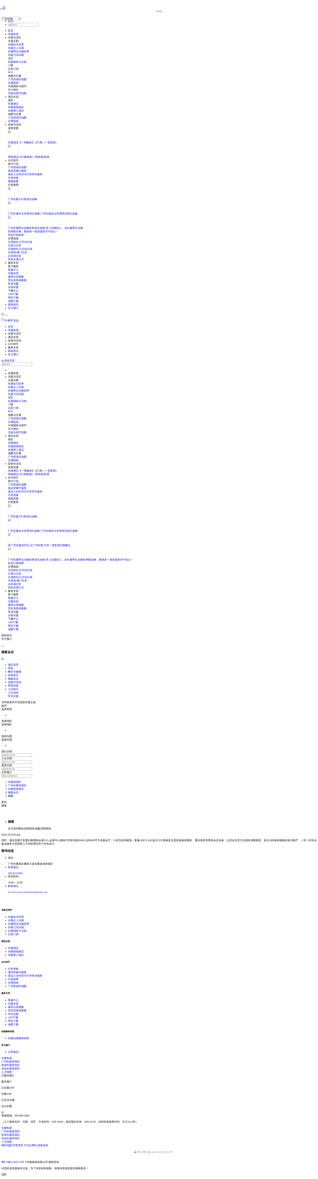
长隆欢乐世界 (16, 44)
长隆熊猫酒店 (16, 107)
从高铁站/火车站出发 (20, 242)
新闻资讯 (13, 304)
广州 (4, 320)
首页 (10, 30)
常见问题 (13, 1014)
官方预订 (13, 308)
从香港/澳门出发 (17, 252)
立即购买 (13, 1052)
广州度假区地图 (17, 79)
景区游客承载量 (17, 280)
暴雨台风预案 (16, 276)
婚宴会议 (13, 792)
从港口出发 (14, 245)
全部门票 (13, 68)
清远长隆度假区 (10, 1068)
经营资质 (18, 1145)
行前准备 (13, 177)
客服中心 (13, 269)
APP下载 (13, 294)
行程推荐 (13, 979)
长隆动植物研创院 (18, 1038)
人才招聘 (6, 1072)
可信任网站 (30, 1145)
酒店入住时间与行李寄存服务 (25, 174)
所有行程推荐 (16, 235)
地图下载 (13, 301)
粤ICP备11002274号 (12, 1162)
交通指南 (13, 82)
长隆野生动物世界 (18, 51)
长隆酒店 (13, 103)
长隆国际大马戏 (17, 61)
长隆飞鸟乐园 (16, 55)
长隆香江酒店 (16, 110)
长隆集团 (13, 34)
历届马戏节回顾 (17, 93)
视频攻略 (13, 181)
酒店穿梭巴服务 (17, 170)
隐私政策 (43, 1145)
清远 (16, 320)
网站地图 (6, 1145)
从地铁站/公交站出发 (20, 248)
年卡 (10, 72)
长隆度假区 (14, 782)
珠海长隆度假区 (10, 1065)
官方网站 (13, 89)
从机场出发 (14, 255)
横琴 (10, 320)
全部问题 (13, 287)
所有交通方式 (16, 259)
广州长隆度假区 (17, 785)
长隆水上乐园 (16, 48)
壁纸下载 (13, 297)
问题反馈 (13, 273)
